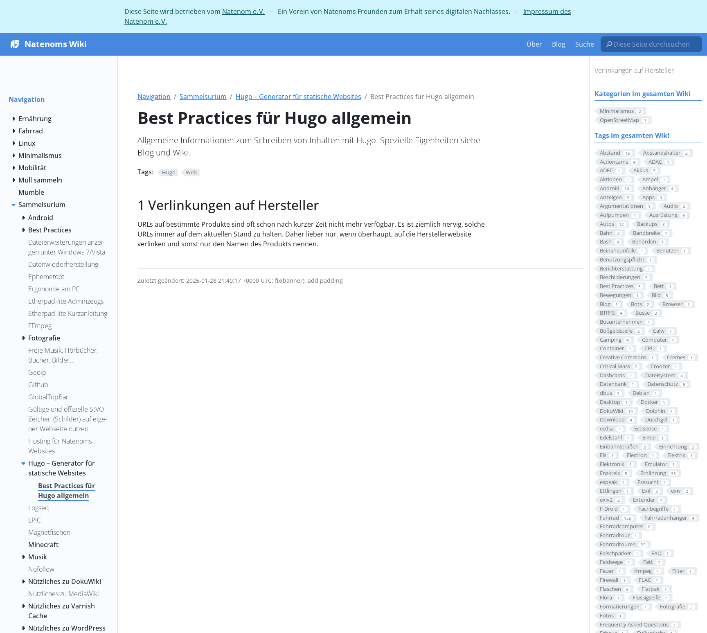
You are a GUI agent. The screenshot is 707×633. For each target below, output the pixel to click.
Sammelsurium (203, 96)
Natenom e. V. (243, 11)
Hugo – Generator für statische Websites (298, 96)
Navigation (154, 96)
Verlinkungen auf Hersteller (634, 70)
